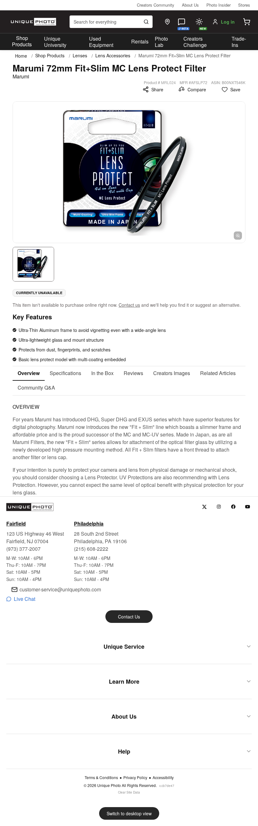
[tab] (29, 373)
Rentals (140, 41)
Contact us (129, 305)
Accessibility (163, 777)
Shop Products (22, 41)
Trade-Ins (239, 42)
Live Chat (24, 598)
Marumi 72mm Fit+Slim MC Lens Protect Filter (184, 55)
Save (235, 89)
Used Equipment (101, 42)
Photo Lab (161, 42)
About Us (190, 5)
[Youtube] (248, 507)
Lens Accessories (112, 55)
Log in (228, 22)
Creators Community (155, 5)
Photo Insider (218, 5)
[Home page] (33, 22)
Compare (197, 89)
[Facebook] (233, 507)
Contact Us (129, 616)
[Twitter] (204, 507)
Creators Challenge (195, 42)
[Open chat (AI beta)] (181, 21)
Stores (244, 5)
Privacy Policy (135, 777)
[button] (246, 22)
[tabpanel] (129, 446)
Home (21, 56)
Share (157, 89)
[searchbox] (111, 21)
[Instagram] (219, 507)
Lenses (80, 55)
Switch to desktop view (129, 813)
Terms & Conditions (101, 777)
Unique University (55, 42)
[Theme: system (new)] (199, 21)
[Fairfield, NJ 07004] (167, 21)
